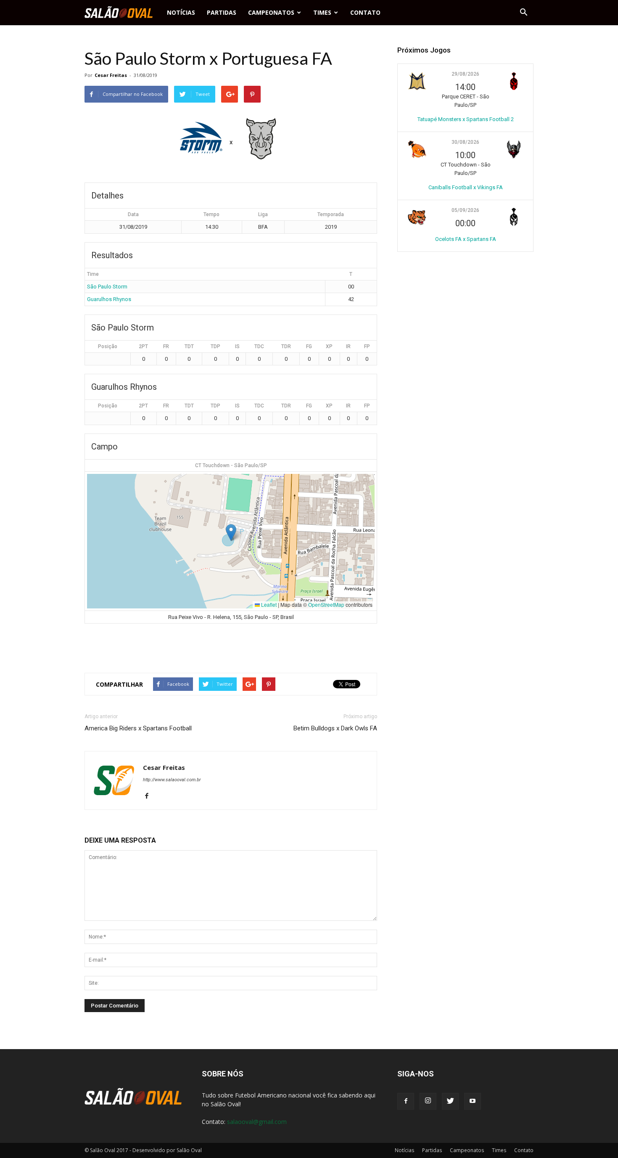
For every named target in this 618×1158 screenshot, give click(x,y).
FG (309, 346)
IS (237, 346)
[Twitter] (450, 1101)
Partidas (221, 12)
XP (329, 346)
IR (348, 346)
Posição (107, 346)
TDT (189, 346)
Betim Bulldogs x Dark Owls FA (335, 728)
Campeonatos (271, 12)
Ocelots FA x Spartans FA (465, 239)
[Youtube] (472, 1101)
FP (367, 346)
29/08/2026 (465, 74)
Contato (365, 12)
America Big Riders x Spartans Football (138, 728)
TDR (286, 346)
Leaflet (268, 604)
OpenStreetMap (326, 604)
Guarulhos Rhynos (109, 299)
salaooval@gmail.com (257, 1122)
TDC (259, 346)
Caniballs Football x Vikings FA (465, 187)
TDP (215, 346)
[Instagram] (428, 1101)
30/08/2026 (465, 142)
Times (322, 12)
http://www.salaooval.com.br (172, 780)
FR (166, 346)
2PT (143, 346)
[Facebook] (150, 796)
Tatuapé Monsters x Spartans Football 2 (465, 119)
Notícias (181, 12)
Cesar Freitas (111, 75)
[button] (523, 13)
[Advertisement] (230, 644)
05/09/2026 (465, 210)
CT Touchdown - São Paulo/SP (231, 465)
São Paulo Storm (107, 286)
